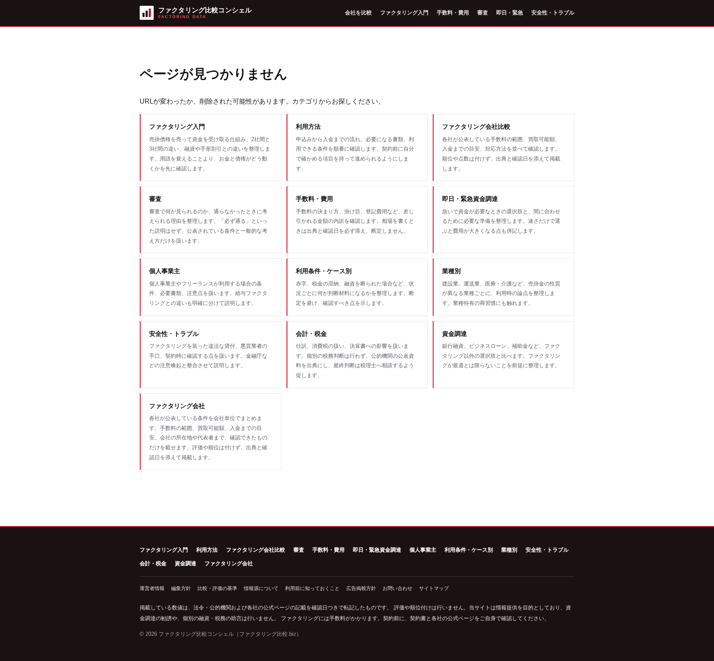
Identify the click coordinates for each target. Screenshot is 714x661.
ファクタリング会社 (229, 563)
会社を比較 (358, 12)
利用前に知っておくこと (312, 588)
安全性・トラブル (552, 12)
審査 (482, 12)
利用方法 (207, 550)
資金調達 (185, 563)
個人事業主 (422, 550)
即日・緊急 (509, 12)
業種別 (509, 550)
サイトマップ (434, 588)
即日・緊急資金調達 (377, 550)
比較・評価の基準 (217, 588)
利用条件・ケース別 (469, 550)
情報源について (261, 588)
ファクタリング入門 (404, 12)
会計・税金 (153, 563)
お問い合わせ (397, 588)
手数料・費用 (453, 12)
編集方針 (181, 588)
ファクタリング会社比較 (255, 550)
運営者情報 (152, 588)
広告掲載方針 (361, 588)
